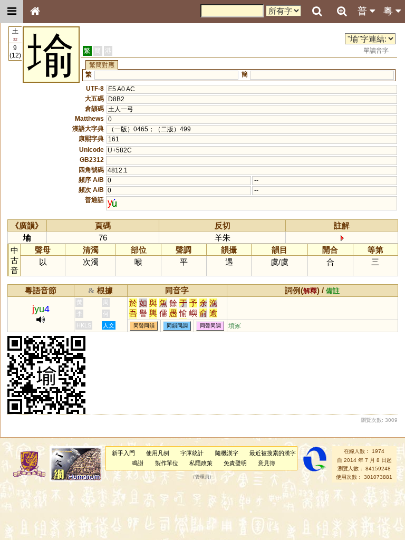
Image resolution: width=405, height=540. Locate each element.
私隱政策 (201, 463)
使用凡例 (157, 453)
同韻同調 (177, 326)
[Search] (317, 11)
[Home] (34, 11)
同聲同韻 (144, 326)
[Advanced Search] (341, 11)
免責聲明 (235, 463)
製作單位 (166, 463)
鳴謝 (137, 463)
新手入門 (123, 453)
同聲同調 (210, 326)
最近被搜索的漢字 (272, 453)
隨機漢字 (226, 453)
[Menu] (11, 11)
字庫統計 (192, 453)
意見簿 (266, 463)
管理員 (202, 477)
